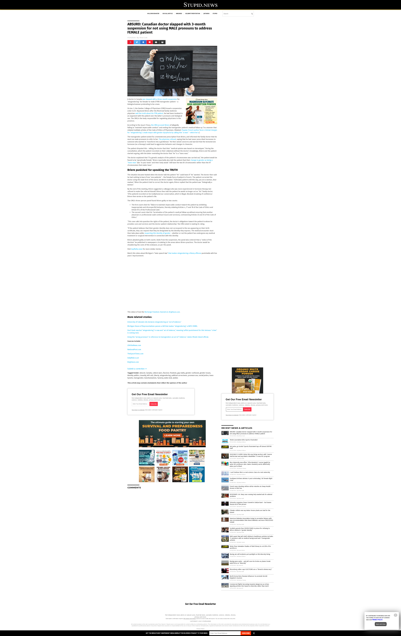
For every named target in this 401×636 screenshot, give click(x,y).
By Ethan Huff (240, 458)
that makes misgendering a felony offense (184, 253)
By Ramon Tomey (241, 468)
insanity (143, 375)
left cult (150, 375)
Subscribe (246, 633)
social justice (204, 375)
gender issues (205, 373)
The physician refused (167, 139)
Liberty (156, 375)
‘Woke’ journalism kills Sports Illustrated (243, 440)
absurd (142, 373)
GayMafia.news (136, 249)
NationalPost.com (134, 350)
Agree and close (380, 624)
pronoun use (193, 375)
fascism (166, 373)
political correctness (179, 375)
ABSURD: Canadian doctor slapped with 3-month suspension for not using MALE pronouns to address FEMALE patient (251, 433)
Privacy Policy (200, 628)
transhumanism (150, 378)
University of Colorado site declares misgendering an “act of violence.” (154, 322)
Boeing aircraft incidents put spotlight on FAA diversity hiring (250, 554)
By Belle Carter (241, 542)
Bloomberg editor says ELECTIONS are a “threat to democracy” (251, 569)
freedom (173, 373)
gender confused (192, 373)
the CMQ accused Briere (160, 125)
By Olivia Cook (241, 436)
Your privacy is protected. (138, 410)
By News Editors (241, 442)
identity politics (133, 375)
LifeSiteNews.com (134, 345)
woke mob (168, 378)
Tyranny (160, 378)
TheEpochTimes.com (135, 354)
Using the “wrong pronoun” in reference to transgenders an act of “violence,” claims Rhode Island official (167, 337)
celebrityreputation (192, 13)
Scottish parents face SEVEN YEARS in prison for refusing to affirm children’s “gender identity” (250, 529)
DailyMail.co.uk (133, 358)
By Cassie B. (240, 565)
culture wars (157, 373)
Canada (149, 373)
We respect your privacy (189, 618)
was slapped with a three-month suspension (159, 99)
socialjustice (167, 13)
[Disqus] (172, 517)
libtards (206, 13)
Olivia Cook (143, 38)
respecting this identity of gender (157, 233)
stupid (215, 13)
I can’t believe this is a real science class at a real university (250, 472)
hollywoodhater (153, 13)
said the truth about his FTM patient (149, 113)
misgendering (165, 375)
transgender (138, 378)
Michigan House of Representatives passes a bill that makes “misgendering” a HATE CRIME (162, 326)
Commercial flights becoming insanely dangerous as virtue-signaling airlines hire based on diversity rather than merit (249, 585)
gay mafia (181, 373)
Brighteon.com (133, 362)
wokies (175, 378)
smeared (179, 13)
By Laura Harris (241, 550)
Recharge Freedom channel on (162, 312)
